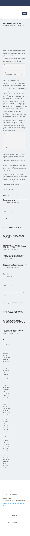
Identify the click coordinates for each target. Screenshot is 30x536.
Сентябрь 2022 (6, 444)
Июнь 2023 (5, 425)
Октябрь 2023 (6, 417)
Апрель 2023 (6, 429)
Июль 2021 (5, 465)
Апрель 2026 (6, 353)
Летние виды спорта (20, 25)
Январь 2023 (6, 436)
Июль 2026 (5, 347)
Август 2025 (6, 370)
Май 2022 (5, 453)
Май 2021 (5, 467)
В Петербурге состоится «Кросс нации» (12, 227)
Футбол (12, 239)
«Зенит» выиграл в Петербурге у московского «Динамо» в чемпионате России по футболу (13, 256)
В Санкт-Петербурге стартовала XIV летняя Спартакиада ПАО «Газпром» (12, 303)
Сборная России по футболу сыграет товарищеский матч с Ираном (15, 274)
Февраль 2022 (6, 459)
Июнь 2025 (5, 374)
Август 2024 (6, 395)
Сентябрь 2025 (6, 368)
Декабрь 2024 (6, 387)
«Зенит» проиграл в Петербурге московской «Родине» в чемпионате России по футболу (13, 312)
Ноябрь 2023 (6, 414)
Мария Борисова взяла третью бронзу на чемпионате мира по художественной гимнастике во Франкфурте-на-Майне (14, 246)
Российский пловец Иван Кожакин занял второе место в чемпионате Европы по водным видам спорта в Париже (14, 292)
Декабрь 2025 (6, 361)
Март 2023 (5, 431)
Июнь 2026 (5, 349)
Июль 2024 (5, 397)
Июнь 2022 (5, 450)
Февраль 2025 (6, 383)
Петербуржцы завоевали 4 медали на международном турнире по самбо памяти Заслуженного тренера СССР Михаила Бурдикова (14, 321)
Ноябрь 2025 (6, 363)
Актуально (12, 25)
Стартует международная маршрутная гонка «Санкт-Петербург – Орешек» (13, 331)
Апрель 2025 (6, 378)
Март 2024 (5, 406)
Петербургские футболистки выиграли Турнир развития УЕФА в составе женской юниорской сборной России (13, 236)
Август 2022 (6, 446)
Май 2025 (5, 376)
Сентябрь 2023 (6, 419)
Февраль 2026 (6, 357)
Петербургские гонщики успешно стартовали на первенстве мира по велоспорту (14, 209)
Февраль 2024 (6, 408)
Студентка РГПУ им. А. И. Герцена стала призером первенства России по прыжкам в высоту (14, 283)
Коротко (9, 202)
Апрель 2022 (6, 455)
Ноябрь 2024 (6, 389)
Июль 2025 (5, 372)
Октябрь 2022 (6, 442)
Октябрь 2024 (6, 391)
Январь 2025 (6, 385)
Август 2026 (6, 344)
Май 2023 (5, 427)
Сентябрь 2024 (6, 393)
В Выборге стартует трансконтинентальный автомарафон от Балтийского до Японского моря (14, 218)
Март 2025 (5, 380)
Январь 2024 (6, 410)
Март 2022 (5, 457)
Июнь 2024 (5, 400)
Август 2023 (6, 421)
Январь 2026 (6, 359)
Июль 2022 (5, 448)
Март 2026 (5, 355)
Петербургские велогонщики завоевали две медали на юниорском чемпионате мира (15, 200)
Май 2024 (5, 402)
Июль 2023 (5, 423)
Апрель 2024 (6, 404)
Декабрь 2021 (6, 463)
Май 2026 (5, 351)
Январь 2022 (6, 461)
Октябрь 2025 (6, 366)
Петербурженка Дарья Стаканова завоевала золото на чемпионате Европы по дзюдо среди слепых (15, 265)
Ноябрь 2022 (6, 440)
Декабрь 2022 (6, 438)
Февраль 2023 (6, 434)
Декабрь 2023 (6, 412)
